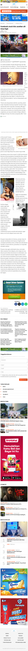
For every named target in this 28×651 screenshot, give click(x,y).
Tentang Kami (7, 640)
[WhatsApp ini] (25, 304)
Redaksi (20, 635)
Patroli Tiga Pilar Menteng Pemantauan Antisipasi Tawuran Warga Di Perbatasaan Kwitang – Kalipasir (6, 341)
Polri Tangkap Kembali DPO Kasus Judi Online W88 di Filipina (20, 340)
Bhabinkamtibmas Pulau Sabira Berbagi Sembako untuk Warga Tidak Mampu (21, 324)
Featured (2, 419)
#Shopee (5, 391)
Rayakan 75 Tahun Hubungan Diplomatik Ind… (14, 552)
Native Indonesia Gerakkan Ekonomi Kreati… (16, 558)
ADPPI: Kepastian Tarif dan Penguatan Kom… (15, 425)
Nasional (7, 419)
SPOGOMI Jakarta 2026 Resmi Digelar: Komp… (12, 421)
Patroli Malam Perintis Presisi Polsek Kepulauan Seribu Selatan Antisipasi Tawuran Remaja (7, 331)
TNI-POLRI (12, 423)
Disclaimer (20, 638)
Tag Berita (5, 394)
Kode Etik (20, 633)
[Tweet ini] (19, 304)
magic (4, 386)
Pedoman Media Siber (20, 642)
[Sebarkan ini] (15, 304)
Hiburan (13, 550)
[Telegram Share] (22, 304)
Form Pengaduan (7, 642)
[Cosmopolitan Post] (14, 4)
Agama (8, 544)
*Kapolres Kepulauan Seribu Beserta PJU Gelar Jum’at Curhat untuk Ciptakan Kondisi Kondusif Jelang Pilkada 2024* (21, 332)
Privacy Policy (7, 638)
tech (4, 397)
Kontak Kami (21, 640)
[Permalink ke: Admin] (2, 31)
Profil (6, 502)
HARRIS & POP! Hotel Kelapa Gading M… (16, 514)
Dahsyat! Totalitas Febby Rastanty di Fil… (11, 504)
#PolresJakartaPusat (8, 389)
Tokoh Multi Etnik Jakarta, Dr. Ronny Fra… (16, 509)
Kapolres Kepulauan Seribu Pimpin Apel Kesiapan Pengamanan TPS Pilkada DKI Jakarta (6, 324)
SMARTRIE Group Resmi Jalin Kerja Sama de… (15, 540)
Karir (7, 635)
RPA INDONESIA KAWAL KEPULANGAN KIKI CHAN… (16, 431)
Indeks (7, 633)
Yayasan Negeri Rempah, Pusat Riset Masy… (16, 563)
